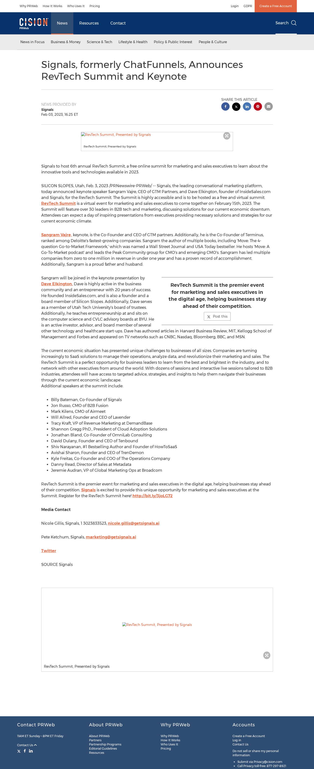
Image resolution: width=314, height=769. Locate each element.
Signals (88, 490)
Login (235, 6)
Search (282, 23)
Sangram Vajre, (56, 235)
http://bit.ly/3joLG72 (152, 496)
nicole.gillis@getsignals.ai (133, 523)
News (62, 23)
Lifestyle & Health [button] (132, 42)
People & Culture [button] (213, 42)
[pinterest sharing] (258, 107)
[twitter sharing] (236, 107)
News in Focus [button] (32, 42)
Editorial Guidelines (103, 748)
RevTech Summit (58, 203)
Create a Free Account (276, 6)
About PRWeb (99, 736)
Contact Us (25, 745)
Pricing (95, 6)
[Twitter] (19, 750)
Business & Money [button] (65, 42)
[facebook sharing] (225, 107)
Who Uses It (76, 6)
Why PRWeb (29, 6)
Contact (118, 23)
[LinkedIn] (31, 750)
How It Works (52, 6)
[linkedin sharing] (247, 107)
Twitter (48, 550)
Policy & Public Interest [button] (173, 42)
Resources (89, 23)
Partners (95, 740)
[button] (157, 134)
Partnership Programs (105, 744)
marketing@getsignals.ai (111, 537)
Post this (220, 316)
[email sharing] (268, 107)
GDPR (248, 6)
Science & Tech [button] (99, 42)
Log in (237, 740)
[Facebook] (25, 750)
